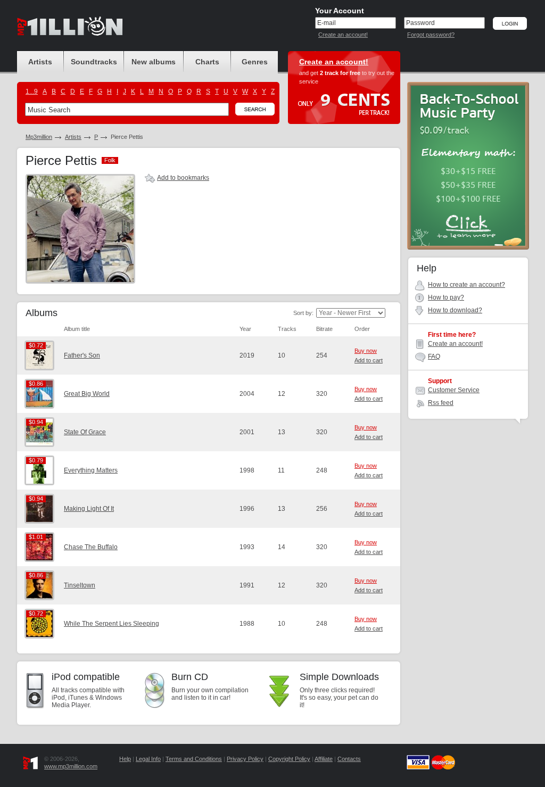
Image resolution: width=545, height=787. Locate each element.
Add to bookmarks (183, 177)
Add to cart (368, 360)
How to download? (455, 310)
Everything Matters (91, 470)
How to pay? (446, 297)
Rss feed (440, 403)
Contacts (349, 759)
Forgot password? (431, 34)
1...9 (32, 91)
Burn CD (189, 677)
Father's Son (82, 355)
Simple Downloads (339, 677)
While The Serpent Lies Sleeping (111, 623)
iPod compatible (86, 677)
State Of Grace (85, 432)
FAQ (434, 356)
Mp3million (39, 137)
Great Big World (87, 393)
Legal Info (148, 759)
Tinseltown (79, 585)
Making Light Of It (89, 508)
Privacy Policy (245, 759)
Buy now (365, 350)
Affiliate (324, 759)
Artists (73, 137)
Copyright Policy (289, 759)
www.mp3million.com (70, 766)
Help (125, 759)
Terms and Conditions (194, 759)
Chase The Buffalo (91, 547)
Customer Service (454, 390)
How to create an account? (466, 284)
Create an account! (343, 34)
